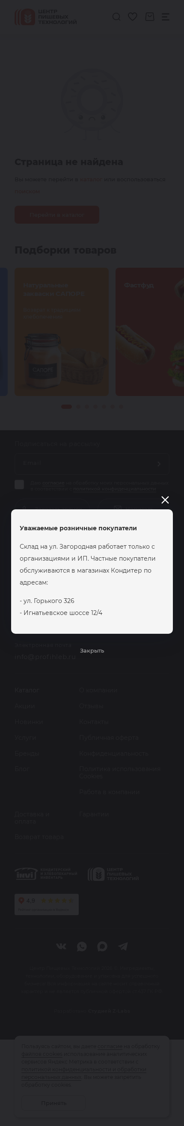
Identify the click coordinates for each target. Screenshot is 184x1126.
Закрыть (92, 650)
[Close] (165, 500)
